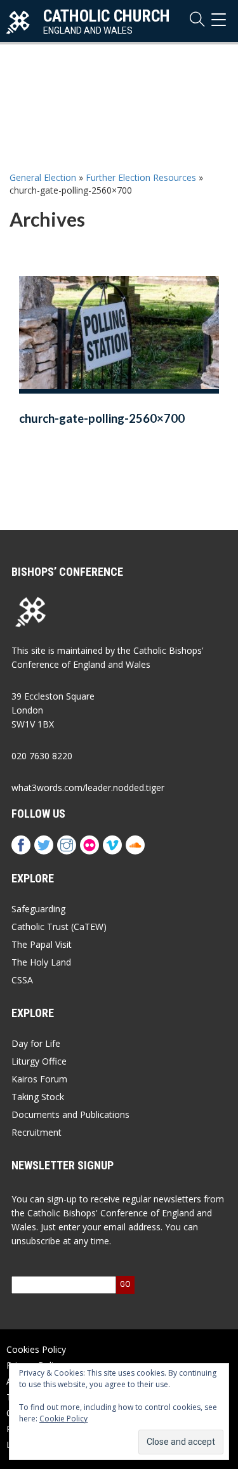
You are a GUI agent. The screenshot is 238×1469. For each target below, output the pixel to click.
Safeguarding (38, 909)
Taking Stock (37, 1097)
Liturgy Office (39, 1061)
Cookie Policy (63, 1418)
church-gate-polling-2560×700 (102, 418)
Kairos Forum (39, 1079)
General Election (43, 177)
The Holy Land (41, 962)
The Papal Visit (41, 944)
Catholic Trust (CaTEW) (59, 927)
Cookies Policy (36, 1349)
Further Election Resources (141, 177)
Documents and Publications (70, 1114)
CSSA (22, 980)
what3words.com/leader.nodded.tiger (87, 787)
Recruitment (36, 1132)
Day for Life (35, 1043)
